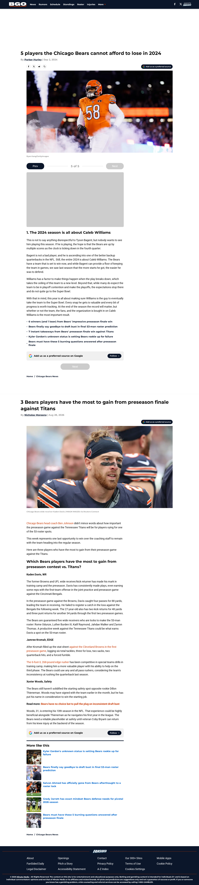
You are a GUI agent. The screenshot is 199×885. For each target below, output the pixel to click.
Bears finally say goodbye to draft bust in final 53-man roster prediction (73, 326)
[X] (181, 4)
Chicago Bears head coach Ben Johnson (50, 523)
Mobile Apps (164, 858)
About (30, 858)
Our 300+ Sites (133, 858)
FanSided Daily (35, 863)
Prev (35, 166)
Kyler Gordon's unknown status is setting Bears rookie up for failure (71, 336)
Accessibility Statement (72, 869)
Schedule (55, 4)
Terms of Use (133, 863)
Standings (68, 4)
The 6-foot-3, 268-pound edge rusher (48, 662)
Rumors (43, 4)
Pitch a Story (65, 863)
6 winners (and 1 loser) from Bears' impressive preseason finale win (70, 321)
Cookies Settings (135, 869)
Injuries (91, 4)
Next (115, 166)
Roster (80, 4)
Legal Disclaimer (36, 869)
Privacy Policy (105, 863)
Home (30, 376)
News (33, 4)
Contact (102, 858)
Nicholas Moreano (35, 415)
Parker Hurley (33, 59)
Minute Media (23, 877)
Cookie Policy (164, 863)
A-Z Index (103, 869)
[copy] (44, 66)
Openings (63, 858)
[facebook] (174, 4)
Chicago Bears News (47, 376)
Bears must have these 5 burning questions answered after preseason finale (72, 343)
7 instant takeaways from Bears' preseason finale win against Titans (71, 331)
